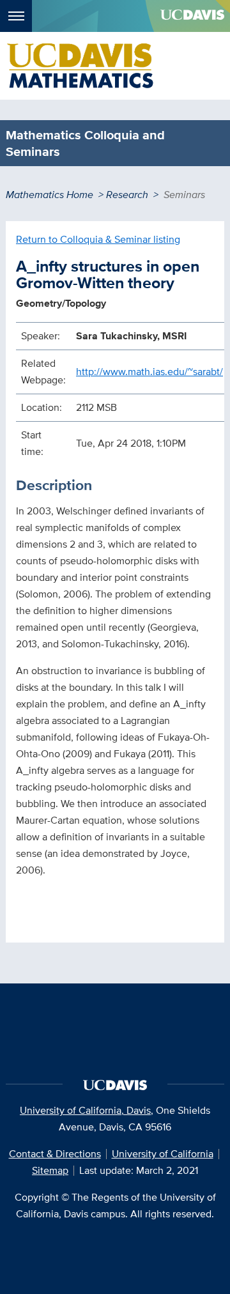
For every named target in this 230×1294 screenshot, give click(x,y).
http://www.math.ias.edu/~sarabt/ (149, 371)
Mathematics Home (49, 194)
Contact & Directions (55, 1153)
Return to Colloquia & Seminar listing (98, 239)
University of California (162, 1153)
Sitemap (50, 1170)
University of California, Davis (85, 1110)
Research (127, 194)
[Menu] (16, 16)
